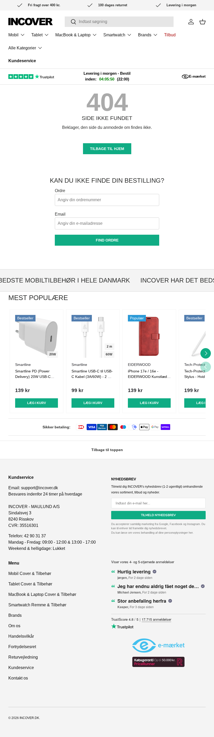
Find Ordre (107, 240)
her (191, 532)
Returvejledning (23, 657)
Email (60, 214)
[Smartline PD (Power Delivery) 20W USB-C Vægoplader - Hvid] (36, 336)
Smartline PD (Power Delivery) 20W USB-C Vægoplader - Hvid (33, 376)
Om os (14, 626)
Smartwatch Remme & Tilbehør (37, 605)
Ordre (60, 190)
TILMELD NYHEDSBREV (158, 515)
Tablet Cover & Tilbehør (30, 584)
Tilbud (170, 35)
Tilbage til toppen (107, 450)
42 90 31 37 (35, 536)
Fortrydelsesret (22, 646)
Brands (15, 615)
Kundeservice (22, 61)
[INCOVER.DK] (30, 21)
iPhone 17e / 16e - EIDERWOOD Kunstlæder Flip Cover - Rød (149, 376)
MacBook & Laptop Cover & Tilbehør (42, 594)
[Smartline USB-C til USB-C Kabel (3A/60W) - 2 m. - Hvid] (93, 336)
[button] (202, 21)
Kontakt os (18, 678)
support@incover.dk (39, 488)
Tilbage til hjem (107, 149)
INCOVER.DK (29, 718)
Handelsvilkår (21, 636)
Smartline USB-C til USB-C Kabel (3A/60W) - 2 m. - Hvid (93, 376)
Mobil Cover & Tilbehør (29, 573)
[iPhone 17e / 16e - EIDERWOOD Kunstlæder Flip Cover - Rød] (149, 336)
